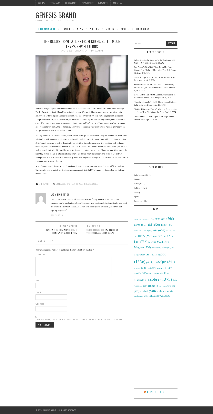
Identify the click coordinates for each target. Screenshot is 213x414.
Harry (145, 236)
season (163, 273)
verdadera (164, 291)
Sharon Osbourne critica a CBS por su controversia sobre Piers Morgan (102, 231)
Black (146, 219)
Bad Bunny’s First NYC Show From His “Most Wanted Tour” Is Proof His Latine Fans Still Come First (155, 70)
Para (156, 255)
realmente (164, 268)
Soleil (95, 183)
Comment (41, 254)
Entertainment (46, 29)
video (154, 295)
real (152, 268)
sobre (161, 279)
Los (141, 241)
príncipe (153, 262)
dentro (167, 224)
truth (167, 286)
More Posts (57, 215)
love (152, 242)
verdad (148, 291)
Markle (163, 242)
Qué (167, 261)
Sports (125, 29)
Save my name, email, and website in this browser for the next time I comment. (80, 319)
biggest (58, 183)
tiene (142, 286)
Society (110, 29)
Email (39, 292)
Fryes (68, 183)
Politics (94, 29)
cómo (141, 225)
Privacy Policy (87, 2)
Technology (142, 29)
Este (169, 231)
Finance (66, 29)
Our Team (41, 2)
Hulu (73, 183)
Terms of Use (103, 2)
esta (159, 230)
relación (140, 273)
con (167, 218)
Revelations (88, 183)
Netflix (145, 254)
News (80, 29)
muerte (166, 247)
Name (39, 280)
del (154, 224)
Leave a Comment (97, 50)
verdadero (141, 295)
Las (168, 236)
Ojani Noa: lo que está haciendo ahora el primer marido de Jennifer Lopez (61, 231)
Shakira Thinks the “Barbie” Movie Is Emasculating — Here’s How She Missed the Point (155, 110)
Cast (155, 218)
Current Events (157, 392)
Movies (156, 247)
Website (40, 304)
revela (151, 273)
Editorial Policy (71, 2)
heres (157, 236)
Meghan (142, 247)
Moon (81, 183)
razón (140, 268)
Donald (147, 231)
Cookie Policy (55, 2)
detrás (138, 230)
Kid (76, 183)
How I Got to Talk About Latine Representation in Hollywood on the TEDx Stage (154, 96)
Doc (63, 183)
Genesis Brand (56, 15)
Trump (155, 286)
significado (142, 279)
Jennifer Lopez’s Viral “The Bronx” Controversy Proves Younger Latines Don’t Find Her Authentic (154, 86)
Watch (164, 295)
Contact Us (117, 2)
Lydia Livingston (81, 50)
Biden (137, 219)
